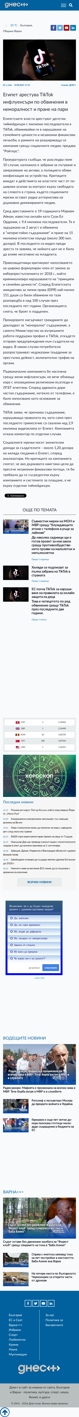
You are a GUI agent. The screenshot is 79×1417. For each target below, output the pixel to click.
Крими (13, 1344)
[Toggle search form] (70, 5)
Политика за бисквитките (54, 1323)
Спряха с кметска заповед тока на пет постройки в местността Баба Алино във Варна (52, 1258)
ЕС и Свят (16, 1320)
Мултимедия (18, 1354)
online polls (40, 978)
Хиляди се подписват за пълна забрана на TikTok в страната (51, 571)
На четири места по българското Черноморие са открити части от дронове (54, 1277)
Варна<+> (15, 1325)
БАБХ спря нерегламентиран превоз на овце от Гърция (41, 836)
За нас (49, 1315)
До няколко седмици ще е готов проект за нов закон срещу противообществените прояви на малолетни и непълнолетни (53, 545)
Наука (13, 1349)
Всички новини (39, 882)
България (15, 1315)
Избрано (15, 1329)
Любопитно (17, 1339)
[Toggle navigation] (62, 5)
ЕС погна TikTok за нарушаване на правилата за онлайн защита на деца (53, 592)
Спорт (13, 1334)
